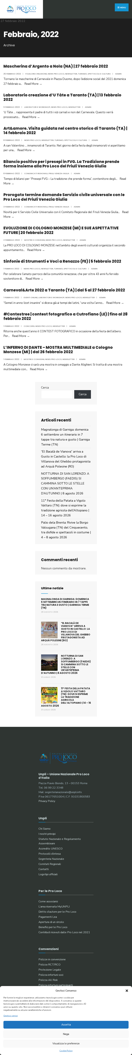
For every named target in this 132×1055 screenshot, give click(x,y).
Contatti (43, 869)
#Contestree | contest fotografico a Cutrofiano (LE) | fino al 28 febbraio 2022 (65, 316)
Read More (33, 84)
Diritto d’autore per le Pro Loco (57, 912)
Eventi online (31, 297)
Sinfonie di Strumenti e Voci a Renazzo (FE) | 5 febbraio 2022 (62, 261)
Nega (66, 1034)
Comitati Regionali (49, 864)
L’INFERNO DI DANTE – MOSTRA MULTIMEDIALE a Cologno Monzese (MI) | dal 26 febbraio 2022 (58, 350)
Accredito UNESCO (50, 849)
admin (118, 73)
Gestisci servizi (10, 1015)
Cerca (45, 387)
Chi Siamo (44, 829)
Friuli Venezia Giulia (59, 173)
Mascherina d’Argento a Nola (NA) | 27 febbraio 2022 (55, 66)
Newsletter (71, 73)
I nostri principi (47, 834)
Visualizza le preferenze (66, 1043)
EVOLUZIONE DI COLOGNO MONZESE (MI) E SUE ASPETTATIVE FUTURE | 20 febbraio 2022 (61, 230)
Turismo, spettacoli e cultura (94, 73)
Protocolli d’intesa (49, 854)
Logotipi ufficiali (48, 874)
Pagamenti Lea (47, 917)
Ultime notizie (52, 588)
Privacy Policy (46, 801)
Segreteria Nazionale (51, 859)
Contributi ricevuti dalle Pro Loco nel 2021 (64, 932)
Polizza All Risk (48, 980)
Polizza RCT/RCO (49, 964)
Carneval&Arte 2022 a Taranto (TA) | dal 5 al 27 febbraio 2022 (64, 290)
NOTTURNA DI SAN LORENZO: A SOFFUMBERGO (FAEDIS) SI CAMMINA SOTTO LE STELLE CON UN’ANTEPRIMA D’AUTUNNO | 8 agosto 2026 (65, 483)
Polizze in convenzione (52, 959)
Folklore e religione (36, 73)
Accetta (66, 1024)
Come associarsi (48, 901)
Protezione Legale (49, 970)
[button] (127, 990)
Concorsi (29, 326)
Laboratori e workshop (37, 107)
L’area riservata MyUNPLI (54, 907)
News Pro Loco (56, 73)
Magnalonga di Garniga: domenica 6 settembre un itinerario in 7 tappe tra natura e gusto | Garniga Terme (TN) (65, 603)
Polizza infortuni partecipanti (55, 985)
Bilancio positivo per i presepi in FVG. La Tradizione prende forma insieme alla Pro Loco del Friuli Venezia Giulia (61, 164)
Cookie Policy (66, 1050)
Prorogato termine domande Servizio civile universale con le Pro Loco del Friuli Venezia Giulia (64, 197)
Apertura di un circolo (51, 922)
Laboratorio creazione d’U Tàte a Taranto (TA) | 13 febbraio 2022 (62, 97)
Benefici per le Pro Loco (52, 927)
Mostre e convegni (34, 240)
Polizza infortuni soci (50, 975)
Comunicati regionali (36, 173)
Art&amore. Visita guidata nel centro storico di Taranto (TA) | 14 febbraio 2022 (65, 131)
